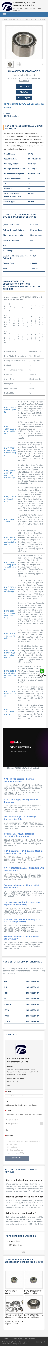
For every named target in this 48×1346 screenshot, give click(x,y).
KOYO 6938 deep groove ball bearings (10, 589)
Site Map (23, 1339)
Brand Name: (9, 154)
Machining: (8, 189)
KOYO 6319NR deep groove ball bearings (10, 451)
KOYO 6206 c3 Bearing (10, 520)
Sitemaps (31, 1339)
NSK (6, 981)
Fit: (4, 184)
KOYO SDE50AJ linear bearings (10, 499)
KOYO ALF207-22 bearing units (9, 636)
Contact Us (15, 1339)
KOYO (6, 1010)
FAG (5, 999)
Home (4, 19)
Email (8, 1092)
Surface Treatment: (12, 179)
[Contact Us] (42, 673)
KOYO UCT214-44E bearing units (10, 712)
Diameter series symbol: (14, 174)
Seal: (5, 268)
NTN (6, 993)
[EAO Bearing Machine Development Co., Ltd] (7, 5)
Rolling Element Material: (14, 169)
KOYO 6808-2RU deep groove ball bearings (10, 614)
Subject (9, 1111)
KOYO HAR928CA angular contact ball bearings (10, 541)
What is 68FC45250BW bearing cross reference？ (24, 79)
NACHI (6, 1016)
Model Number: (10, 159)
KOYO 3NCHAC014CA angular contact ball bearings (10, 474)
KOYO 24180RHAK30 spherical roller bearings (10, 654)
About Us (5, 1339)
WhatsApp (24, 92)
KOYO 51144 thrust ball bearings (10, 693)
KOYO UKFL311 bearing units (10, 409)
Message (9, 1136)
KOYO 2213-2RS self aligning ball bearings (10, 674)
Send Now (17, 1157)
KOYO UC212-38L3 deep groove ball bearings (10, 430)
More (23, 1252)
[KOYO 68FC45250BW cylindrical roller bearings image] (24, 44)
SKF (5, 987)
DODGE (7, 1022)
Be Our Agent (24, 98)
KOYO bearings (21, 19)
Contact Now (24, 86)
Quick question (12, 1120)
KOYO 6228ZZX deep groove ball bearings (10, 565)
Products (11, 19)
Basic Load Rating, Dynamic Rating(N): (12, 195)
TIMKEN (7, 1004)
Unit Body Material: (12, 164)
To (7, 1101)
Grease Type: (9, 202)
